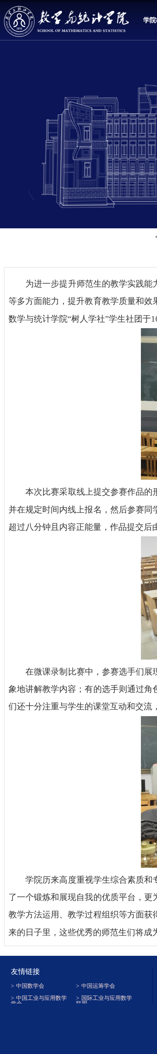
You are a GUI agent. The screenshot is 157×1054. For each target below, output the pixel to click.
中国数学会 (27, 986)
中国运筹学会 (95, 986)
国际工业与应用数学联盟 (104, 999)
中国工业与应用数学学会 (39, 999)
